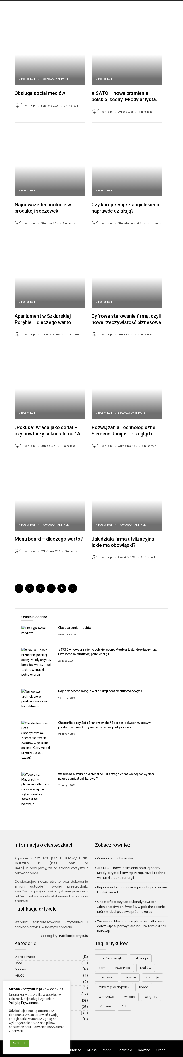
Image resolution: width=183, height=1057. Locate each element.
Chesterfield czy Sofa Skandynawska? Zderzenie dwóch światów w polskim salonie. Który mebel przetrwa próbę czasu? (131, 907)
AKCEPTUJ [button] (20, 1043)
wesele (129, 997)
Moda (107, 1050)
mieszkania (106, 977)
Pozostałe (28, 79)
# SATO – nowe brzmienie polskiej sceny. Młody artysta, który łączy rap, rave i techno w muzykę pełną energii (131, 873)
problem (130, 977)
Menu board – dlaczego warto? (49, 539)
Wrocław (105, 1006)
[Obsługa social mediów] (36, 630)
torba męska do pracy (114, 987)
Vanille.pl (30, 105)
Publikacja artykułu (73, 936)
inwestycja (122, 968)
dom (102, 968)
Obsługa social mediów (40, 93)
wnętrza (151, 996)
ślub (124, 1006)
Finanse (20, 969)
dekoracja (141, 958)
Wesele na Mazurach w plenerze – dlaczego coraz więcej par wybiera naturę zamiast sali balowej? (131, 926)
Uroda (161, 1050)
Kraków (145, 968)
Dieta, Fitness (25, 957)
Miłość (19, 975)
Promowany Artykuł (55, 79)
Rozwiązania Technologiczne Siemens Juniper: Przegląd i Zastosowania (123, 434)
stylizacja (152, 977)
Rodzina (144, 1050)
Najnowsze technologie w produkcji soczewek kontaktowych (43, 211)
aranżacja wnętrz (111, 958)
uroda (143, 987)
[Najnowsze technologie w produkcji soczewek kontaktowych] (36, 699)
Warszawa (106, 997)
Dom (18, 963)
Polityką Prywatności (24, 1003)
